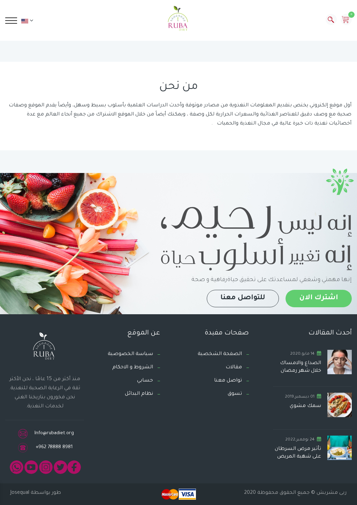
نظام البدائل (139, 394)
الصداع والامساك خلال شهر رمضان (300, 367)
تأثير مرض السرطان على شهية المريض (298, 453)
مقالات (234, 367)
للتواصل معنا (242, 298)
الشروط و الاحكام (132, 367)
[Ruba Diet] (178, 20)
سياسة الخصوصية (130, 354)
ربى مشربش (331, 493)
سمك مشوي (305, 406)
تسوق (235, 394)
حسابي (145, 381)
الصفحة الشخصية (220, 354)
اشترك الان (318, 298)
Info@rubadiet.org (54, 433)
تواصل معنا (228, 381)
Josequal (19, 493)
